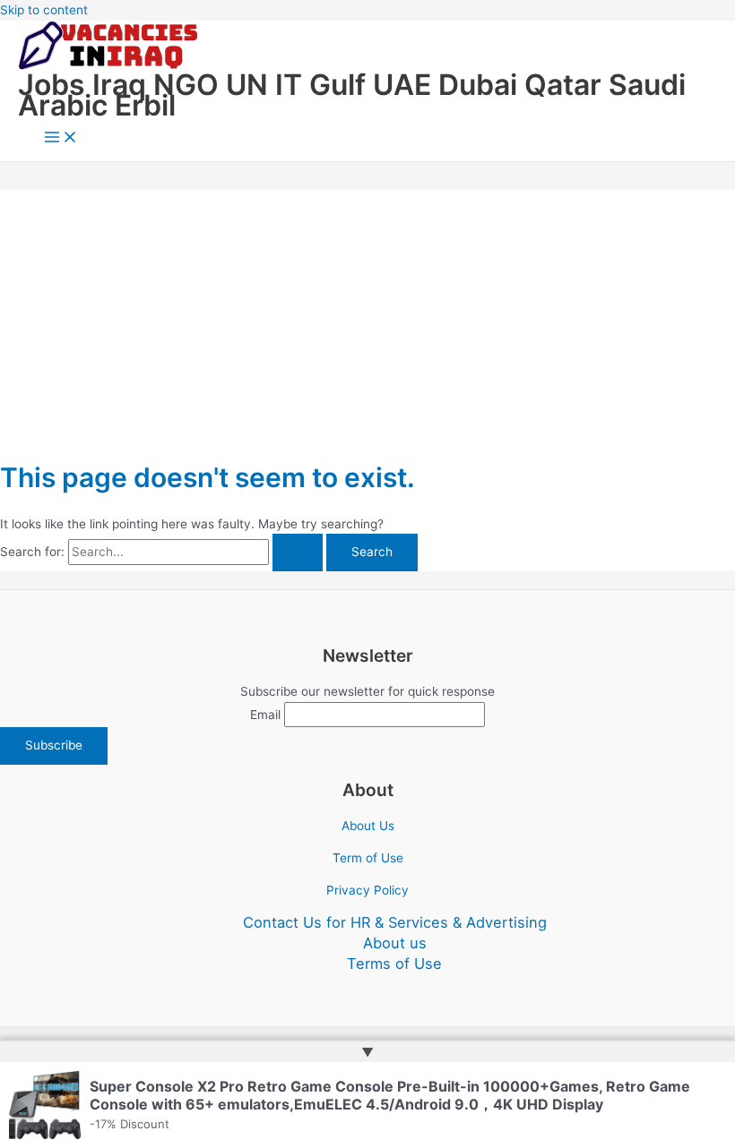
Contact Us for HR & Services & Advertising (395, 922)
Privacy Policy (367, 890)
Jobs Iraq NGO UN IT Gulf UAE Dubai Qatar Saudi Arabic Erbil (352, 95)
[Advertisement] (367, 315)
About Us (368, 825)
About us (395, 943)
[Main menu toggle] (61, 138)
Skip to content (44, 10)
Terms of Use (394, 963)
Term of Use (368, 858)
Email (265, 714)
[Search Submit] (297, 552)
